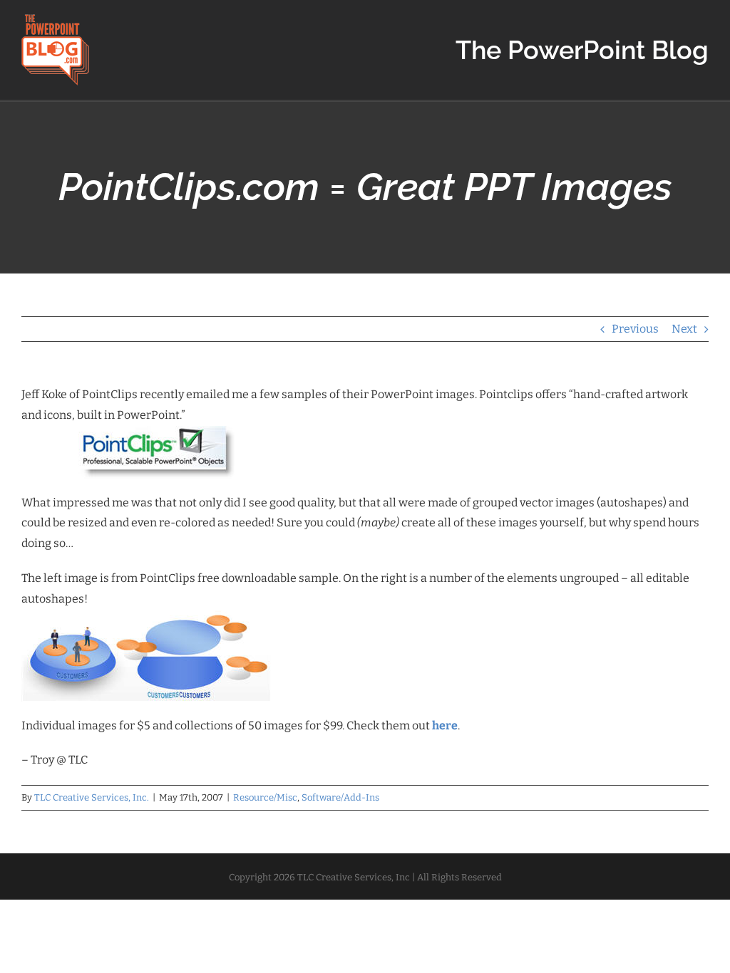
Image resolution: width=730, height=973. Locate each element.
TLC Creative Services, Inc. (91, 797)
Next (684, 328)
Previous (635, 328)
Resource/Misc (265, 797)
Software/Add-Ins (340, 797)
